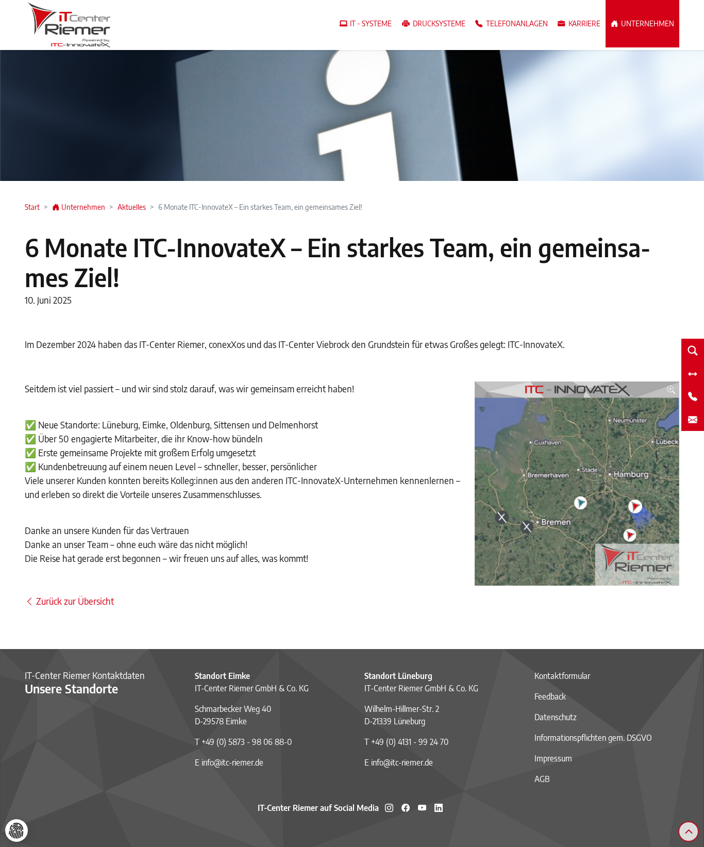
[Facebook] (405, 808)
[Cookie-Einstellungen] (16, 830)
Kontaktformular (562, 676)
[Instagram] (389, 808)
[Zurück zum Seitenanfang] (688, 831)
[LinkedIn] (438, 808)
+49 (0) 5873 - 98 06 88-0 (247, 742)
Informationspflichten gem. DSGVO (593, 738)
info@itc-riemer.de (232, 762)
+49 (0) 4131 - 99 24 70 (409, 742)
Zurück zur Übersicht (74, 601)
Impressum (553, 758)
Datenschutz (555, 717)
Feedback (550, 696)
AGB (542, 779)
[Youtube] (422, 808)
